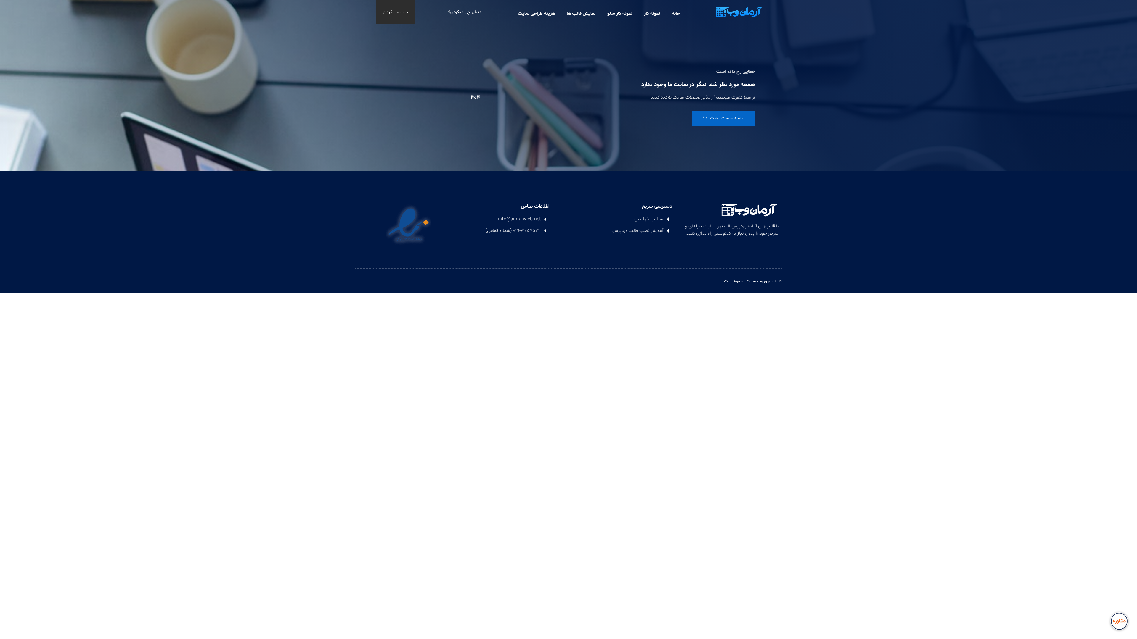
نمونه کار (652, 13)
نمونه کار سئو (619, 13)
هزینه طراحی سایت (536, 13)
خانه (676, 13)
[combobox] (447, 12)
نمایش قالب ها (581, 13)
